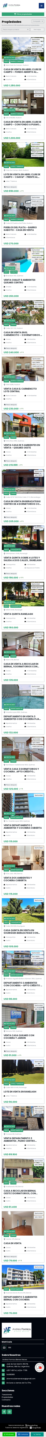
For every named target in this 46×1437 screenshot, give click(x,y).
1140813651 (10, 1374)
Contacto (6, 1399)
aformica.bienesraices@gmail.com (20, 1378)
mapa (38, 29)
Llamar (38, 1434)
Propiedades (7, 1397)
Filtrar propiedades (24, 14)
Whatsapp (10, 1434)
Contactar (24, 1434)
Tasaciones (7, 1394)
